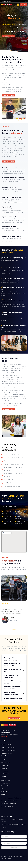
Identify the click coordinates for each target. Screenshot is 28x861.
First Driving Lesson (9, 168)
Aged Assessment (9, 217)
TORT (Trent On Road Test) (12, 197)
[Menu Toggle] (18, 5)
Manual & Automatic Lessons (13, 177)
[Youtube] (11, 816)
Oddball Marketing (6, 858)
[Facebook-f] (8, 816)
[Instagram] (2, 816)
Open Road (6, 207)
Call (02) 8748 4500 (6, 1)
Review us (4, 736)
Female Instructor (9, 187)
